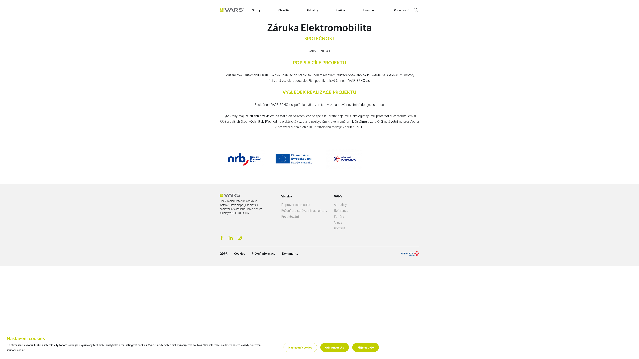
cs (404, 10)
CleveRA (283, 10)
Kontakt (339, 228)
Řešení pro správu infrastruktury (304, 210)
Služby (256, 10)
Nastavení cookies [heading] (26, 338)
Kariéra (340, 10)
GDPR (223, 253)
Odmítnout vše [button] (334, 347)
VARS (338, 196)
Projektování (290, 216)
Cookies (239, 253)
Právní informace (263, 253)
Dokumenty (290, 253)
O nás (397, 10)
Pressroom (369, 10)
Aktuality (312, 10)
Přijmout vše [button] (365, 347)
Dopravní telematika (295, 204)
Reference (341, 210)
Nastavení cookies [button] (300, 347)
